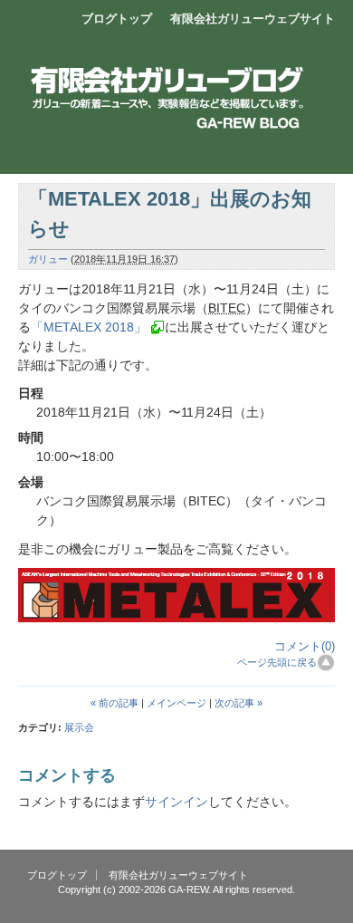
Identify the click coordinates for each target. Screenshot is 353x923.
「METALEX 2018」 (89, 327)
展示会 (79, 727)
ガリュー (48, 259)
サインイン (176, 801)
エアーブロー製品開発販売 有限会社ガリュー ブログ (176, 77)
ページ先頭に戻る (277, 662)
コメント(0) (304, 646)
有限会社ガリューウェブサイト (252, 18)
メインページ (176, 702)
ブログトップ (116, 18)
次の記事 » (238, 702)
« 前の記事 (114, 702)
